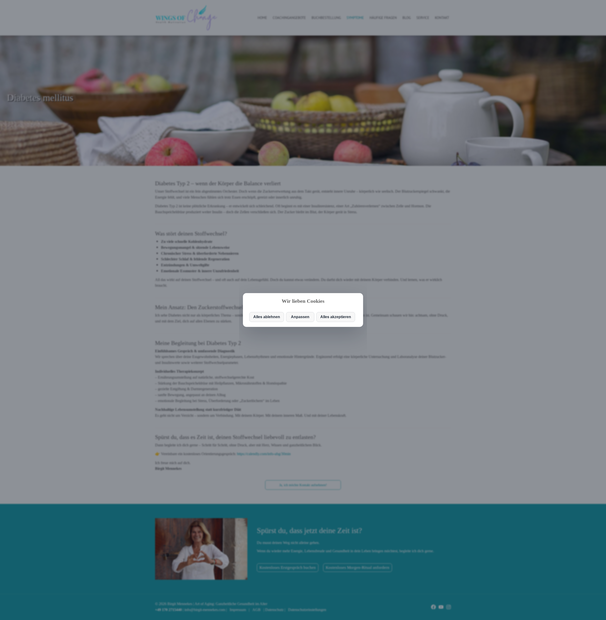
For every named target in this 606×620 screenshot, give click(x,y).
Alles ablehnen (266, 317)
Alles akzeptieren (335, 317)
